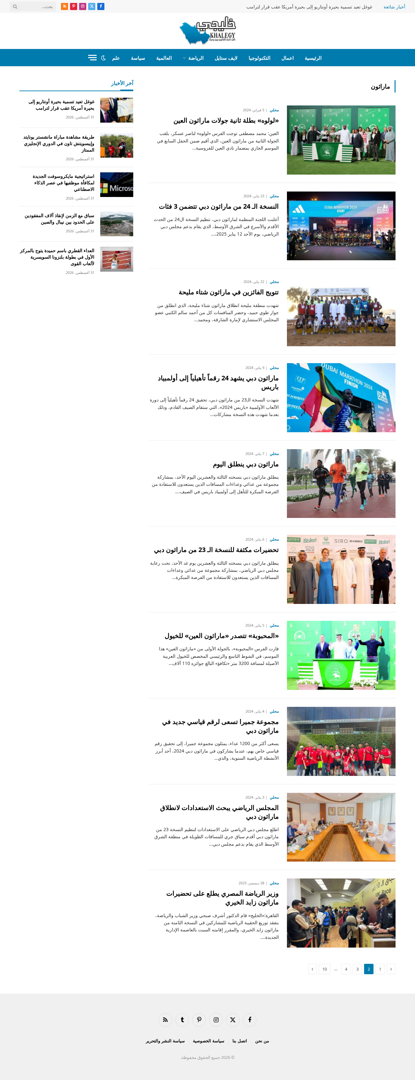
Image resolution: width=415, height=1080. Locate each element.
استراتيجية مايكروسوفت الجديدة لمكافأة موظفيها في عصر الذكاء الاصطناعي (63, 182)
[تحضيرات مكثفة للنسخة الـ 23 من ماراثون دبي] (341, 569)
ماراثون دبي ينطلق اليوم (246, 464)
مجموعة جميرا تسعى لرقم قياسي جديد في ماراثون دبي (220, 726)
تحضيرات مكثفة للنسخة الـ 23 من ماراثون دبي (216, 549)
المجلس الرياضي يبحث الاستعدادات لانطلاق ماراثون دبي (219, 812)
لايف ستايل (226, 58)
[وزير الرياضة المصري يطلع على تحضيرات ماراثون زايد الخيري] (341, 913)
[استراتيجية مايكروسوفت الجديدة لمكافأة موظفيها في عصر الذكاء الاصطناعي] (116, 184)
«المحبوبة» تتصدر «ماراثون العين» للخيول (222, 635)
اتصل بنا (239, 1041)
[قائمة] (92, 57)
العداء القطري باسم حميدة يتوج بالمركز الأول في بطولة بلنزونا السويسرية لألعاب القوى (57, 256)
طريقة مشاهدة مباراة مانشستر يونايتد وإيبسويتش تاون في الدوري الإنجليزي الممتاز (58, 143)
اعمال (287, 58)
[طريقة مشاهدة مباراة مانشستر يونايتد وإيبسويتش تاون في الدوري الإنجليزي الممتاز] (116, 145)
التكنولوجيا (259, 58)
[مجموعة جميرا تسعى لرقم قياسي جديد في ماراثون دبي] (341, 741)
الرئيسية (313, 58)
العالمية (164, 58)
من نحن (262, 1041)
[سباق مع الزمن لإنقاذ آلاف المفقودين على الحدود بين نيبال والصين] (116, 224)
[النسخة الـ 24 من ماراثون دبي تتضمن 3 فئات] (341, 226)
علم (116, 58)
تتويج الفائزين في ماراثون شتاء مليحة (229, 292)
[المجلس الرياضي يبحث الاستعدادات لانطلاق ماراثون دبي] (341, 827)
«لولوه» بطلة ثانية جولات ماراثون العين (226, 120)
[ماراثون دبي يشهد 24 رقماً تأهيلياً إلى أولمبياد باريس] (341, 397)
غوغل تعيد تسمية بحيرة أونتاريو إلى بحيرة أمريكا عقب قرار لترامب (309, 7)
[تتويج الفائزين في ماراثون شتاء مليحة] (341, 311)
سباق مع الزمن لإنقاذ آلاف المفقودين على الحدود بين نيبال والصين (59, 218)
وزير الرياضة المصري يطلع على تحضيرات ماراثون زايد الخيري (222, 897)
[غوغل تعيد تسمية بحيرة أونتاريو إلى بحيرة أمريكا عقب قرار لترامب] (116, 110)
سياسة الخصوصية (208, 1041)
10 (324, 969)
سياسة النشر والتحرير (165, 1041)
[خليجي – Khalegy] (207, 31)
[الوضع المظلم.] (103, 57)
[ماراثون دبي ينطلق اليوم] (341, 483)
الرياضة (196, 58)
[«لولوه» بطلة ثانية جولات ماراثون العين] (341, 140)
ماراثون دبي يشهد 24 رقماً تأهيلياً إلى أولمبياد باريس (218, 382)
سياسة (138, 58)
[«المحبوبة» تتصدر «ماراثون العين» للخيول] (341, 655)
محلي (274, 110)
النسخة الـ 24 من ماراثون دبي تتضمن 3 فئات (219, 206)
